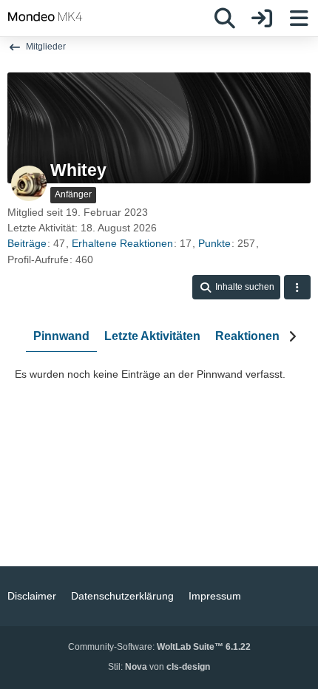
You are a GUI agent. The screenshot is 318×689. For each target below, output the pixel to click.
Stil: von (159, 667)
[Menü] (299, 18)
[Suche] (225, 18)
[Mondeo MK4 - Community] (45, 16)
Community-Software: (159, 647)
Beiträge (27, 243)
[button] (236, 287)
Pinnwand (61, 336)
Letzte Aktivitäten (152, 336)
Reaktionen (247, 336)
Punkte (214, 243)
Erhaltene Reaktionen (122, 243)
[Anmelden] (262, 18)
